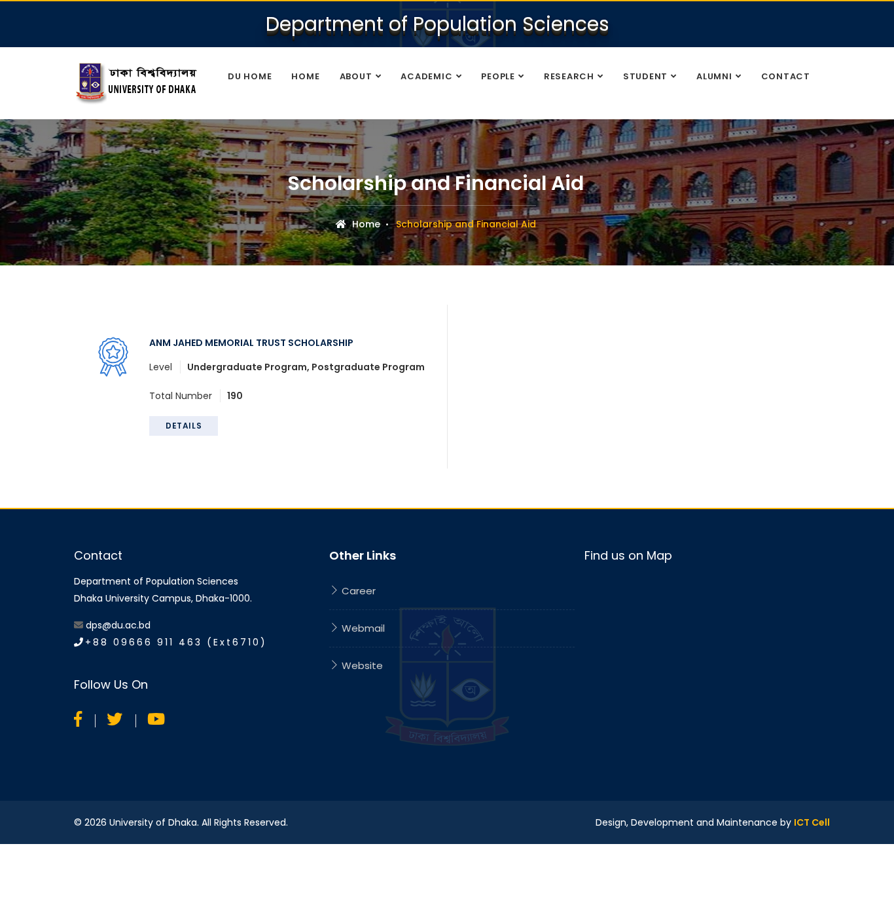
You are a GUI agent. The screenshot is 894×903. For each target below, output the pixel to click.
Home (305, 76)
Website (361, 665)
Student (645, 76)
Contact (785, 76)
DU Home (250, 76)
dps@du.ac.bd (118, 625)
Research (569, 76)
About (356, 76)
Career (357, 591)
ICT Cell (812, 822)
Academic (426, 76)
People (498, 76)
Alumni (714, 76)
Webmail (362, 628)
